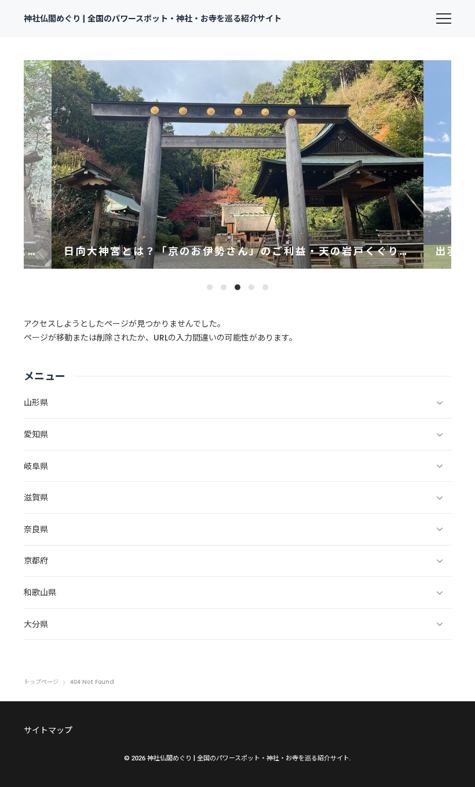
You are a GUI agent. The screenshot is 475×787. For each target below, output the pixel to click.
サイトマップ (48, 730)
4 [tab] (251, 287)
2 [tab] (223, 287)
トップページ (41, 682)
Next (431, 164)
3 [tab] (237, 287)
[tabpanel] (237, 164)
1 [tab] (209, 287)
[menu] (443, 18)
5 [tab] (265, 287)
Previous (43, 164)
